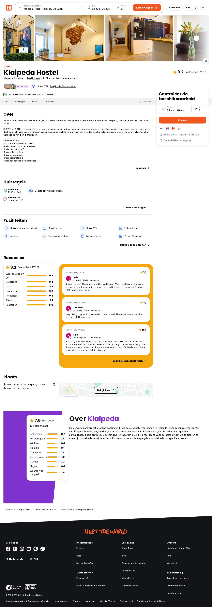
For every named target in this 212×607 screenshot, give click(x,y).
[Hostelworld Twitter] (15, 549)
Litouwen (19, 78)
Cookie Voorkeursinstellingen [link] (151, 601)
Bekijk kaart (33, 78)
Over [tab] (5, 101)
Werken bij (172, 563)
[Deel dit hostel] (206, 61)
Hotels (79, 555)
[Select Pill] (196, 8)
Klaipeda (8, 78)
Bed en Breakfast (85, 563)
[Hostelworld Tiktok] (42, 549)
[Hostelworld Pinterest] (35, 549)
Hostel (7, 67)
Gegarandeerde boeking (134, 563)
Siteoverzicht (126, 601)
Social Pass (127, 548)
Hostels (80, 548)
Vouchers (90, 601)
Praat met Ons (83, 578)
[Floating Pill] (196, 38)
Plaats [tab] (35, 101)
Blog (124, 555)
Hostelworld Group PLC (178, 548)
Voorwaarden (61, 601)
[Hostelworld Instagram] (22, 549)
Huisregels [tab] (20, 101)
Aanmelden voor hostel (178, 578)
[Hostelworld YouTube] (29, 549)
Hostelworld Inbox (176, 593)
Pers (169, 555)
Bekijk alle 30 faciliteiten (63, 86)
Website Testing (108, 601)
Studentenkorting (130, 585)
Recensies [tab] (50, 101)
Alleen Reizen (128, 578)
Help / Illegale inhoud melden (90, 585)
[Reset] (80, 7)
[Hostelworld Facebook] (8, 549)
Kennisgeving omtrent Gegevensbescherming (28, 601)
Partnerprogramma (176, 585)
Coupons (77, 601)
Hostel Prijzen (128, 570)
